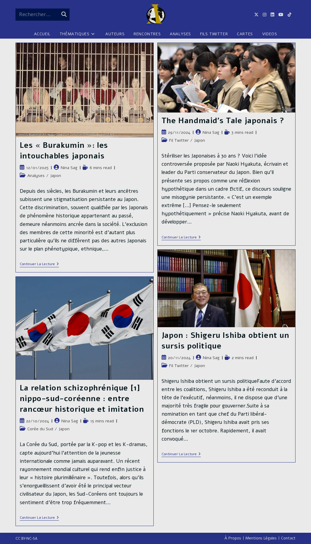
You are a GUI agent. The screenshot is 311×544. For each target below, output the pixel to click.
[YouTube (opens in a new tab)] (283, 14)
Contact (288, 538)
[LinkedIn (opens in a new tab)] (275, 14)
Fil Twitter (179, 140)
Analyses (36, 175)
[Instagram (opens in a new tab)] (267, 14)
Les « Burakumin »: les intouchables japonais (64, 150)
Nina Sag (69, 168)
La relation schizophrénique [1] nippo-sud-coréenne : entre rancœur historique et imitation (82, 398)
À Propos (232, 538)
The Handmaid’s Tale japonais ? (223, 121)
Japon (55, 175)
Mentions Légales (261, 538)
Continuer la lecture (39, 264)
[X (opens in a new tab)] (258, 14)
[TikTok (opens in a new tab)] (292, 14)
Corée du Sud (40, 429)
